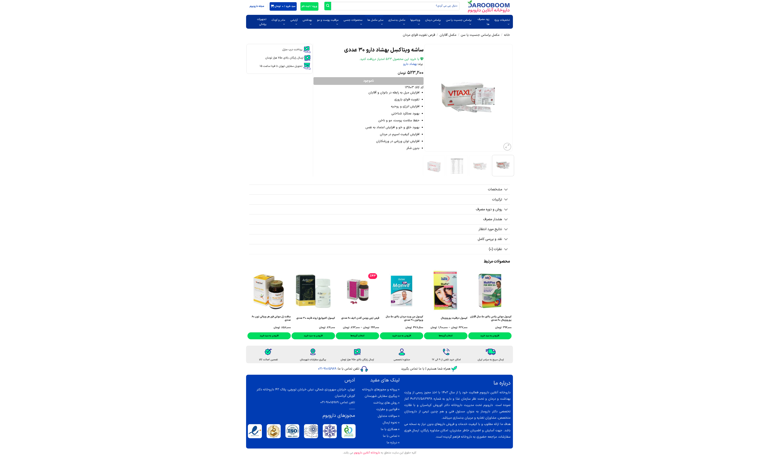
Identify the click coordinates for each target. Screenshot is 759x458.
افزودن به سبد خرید (489, 336)
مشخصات (495, 189)
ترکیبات (497, 199)
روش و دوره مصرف (489, 209)
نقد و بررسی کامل (490, 239)
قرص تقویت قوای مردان (419, 35)
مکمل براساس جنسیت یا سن (480, 35)
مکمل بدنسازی (396, 20)
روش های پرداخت (385, 402)
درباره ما (392, 442)
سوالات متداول (387, 416)
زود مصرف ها (483, 21)
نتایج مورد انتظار (490, 229)
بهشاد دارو (410, 64)
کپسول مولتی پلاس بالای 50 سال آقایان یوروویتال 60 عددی (491, 318)
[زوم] (507, 147)
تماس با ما (390, 436)
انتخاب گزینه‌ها (446, 336)
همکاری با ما (389, 429)
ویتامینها (415, 20)
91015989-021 (327, 368)
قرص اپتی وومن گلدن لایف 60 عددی (360, 318)
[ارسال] (327, 6)
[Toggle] (506, 190)
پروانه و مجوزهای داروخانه (379, 389)
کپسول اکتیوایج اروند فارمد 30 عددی (315, 318)
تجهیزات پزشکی (261, 21)
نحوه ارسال (390, 422)
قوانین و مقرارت (386, 409)
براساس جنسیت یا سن (459, 20)
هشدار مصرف (492, 219)
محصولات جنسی (353, 20)
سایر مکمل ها (375, 20)
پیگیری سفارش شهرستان (381, 396)
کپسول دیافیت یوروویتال (454, 318)
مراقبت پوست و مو (328, 20)
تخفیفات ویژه (502, 20)
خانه (507, 35)
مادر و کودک (278, 20)
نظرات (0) (495, 249)
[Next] (428, 98)
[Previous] (505, 98)
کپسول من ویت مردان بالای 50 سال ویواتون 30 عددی (404, 318)
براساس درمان (433, 20)
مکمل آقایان (448, 35)
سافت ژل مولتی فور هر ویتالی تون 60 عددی (271, 318)
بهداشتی (307, 20)
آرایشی (293, 20)
